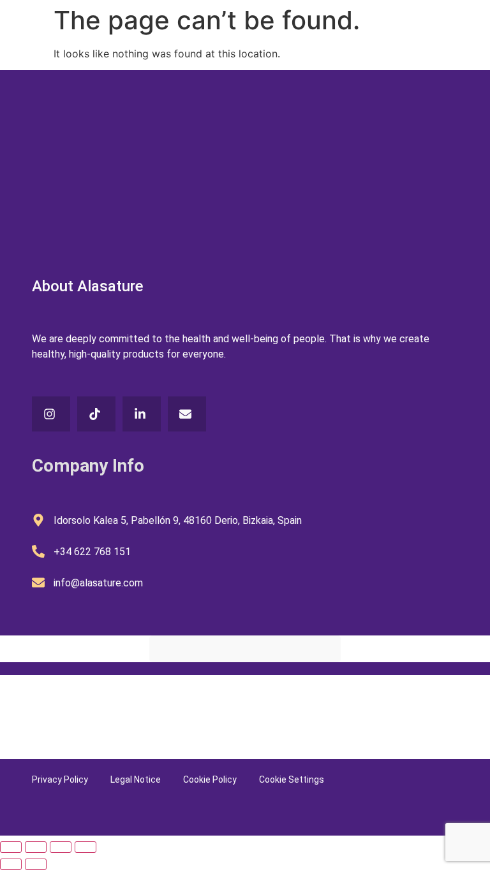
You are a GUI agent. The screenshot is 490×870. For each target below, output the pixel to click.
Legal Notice (135, 779)
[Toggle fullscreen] (36, 847)
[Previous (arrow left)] (11, 864)
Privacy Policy (60, 779)
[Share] (60, 847)
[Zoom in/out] (11, 847)
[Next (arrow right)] (36, 864)
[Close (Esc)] (85, 847)
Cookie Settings (291, 779)
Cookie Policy (210, 779)
